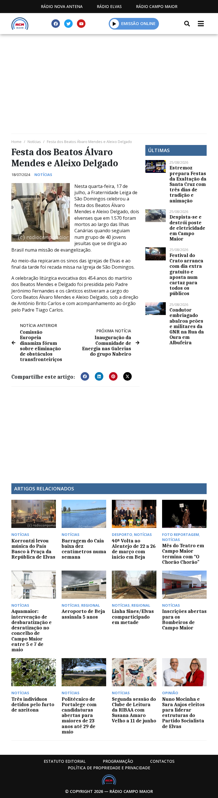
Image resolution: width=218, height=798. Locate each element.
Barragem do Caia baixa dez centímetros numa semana (84, 549)
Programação (118, 761)
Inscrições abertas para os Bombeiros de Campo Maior (184, 619)
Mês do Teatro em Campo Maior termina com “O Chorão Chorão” (183, 554)
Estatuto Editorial (65, 761)
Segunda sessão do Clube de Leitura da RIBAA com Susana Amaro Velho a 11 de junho (134, 710)
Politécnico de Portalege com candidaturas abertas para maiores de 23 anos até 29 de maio (79, 715)
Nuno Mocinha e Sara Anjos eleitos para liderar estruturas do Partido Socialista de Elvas (183, 712)
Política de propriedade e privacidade (109, 767)
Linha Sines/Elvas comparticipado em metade (133, 616)
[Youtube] (81, 23)
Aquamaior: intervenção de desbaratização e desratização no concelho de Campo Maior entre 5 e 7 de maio (31, 630)
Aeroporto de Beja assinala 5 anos (83, 613)
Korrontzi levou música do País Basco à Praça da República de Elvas (33, 549)
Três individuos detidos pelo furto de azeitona (32, 704)
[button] (114, 23)
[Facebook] (55, 23)
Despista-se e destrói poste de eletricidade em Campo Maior (187, 228)
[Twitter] (68, 23)
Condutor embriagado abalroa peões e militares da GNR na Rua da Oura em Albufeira (186, 326)
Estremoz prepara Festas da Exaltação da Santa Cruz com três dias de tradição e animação (187, 184)
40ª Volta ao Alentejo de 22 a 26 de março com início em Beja (134, 549)
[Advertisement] (109, 77)
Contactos (162, 761)
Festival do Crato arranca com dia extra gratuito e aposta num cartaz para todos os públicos (186, 274)
